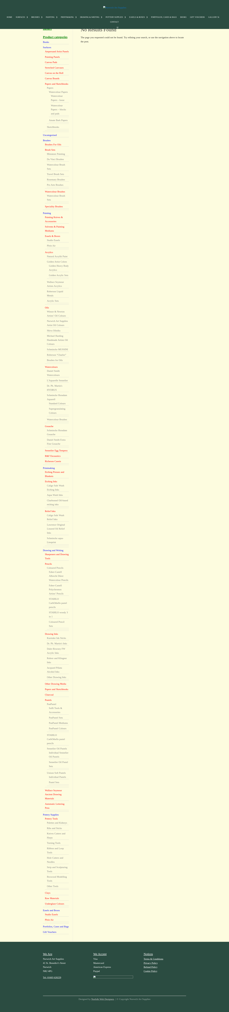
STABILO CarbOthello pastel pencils (58, 603)
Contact (114, 22)
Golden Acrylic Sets (58, 275)
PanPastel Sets (56, 717)
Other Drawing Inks (56, 677)
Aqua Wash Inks (55, 495)
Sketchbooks (53, 127)
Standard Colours (57, 403)
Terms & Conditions (153, 959)
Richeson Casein (53, 461)
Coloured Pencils (55, 568)
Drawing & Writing (89, 17)
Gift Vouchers (197, 17)
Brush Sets (50, 149)
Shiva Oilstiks (53, 330)
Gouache (49, 426)
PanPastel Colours (57, 728)
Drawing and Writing (53, 550)
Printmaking (67, 17)
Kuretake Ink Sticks (56, 638)
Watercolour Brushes (55, 191)
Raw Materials (52, 898)
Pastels (48, 700)
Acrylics (49, 252)
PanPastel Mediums (58, 723)
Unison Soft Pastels (56, 773)
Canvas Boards (52, 78)
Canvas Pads (51, 62)
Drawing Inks (51, 634)
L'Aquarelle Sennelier (57, 380)
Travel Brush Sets (55, 174)
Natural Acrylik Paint (57, 256)
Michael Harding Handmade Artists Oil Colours (57, 340)
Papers (50, 88)
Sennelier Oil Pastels (57, 748)
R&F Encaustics (53, 456)
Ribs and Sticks (54, 828)
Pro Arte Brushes (55, 185)
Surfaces (20, 17)
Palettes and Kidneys (57, 822)
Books (183, 17)
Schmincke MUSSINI (57, 349)
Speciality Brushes (54, 206)
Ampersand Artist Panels (57, 51)
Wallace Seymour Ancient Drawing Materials (53, 794)
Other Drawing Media (55, 683)
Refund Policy (150, 967)
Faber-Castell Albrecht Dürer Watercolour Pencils (58, 576)
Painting (50, 17)
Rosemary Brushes (56, 179)
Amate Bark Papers (58, 120)
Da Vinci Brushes (55, 159)
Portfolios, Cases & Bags (164, 17)
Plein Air (51, 245)
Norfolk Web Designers (102, 999)
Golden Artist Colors (57, 261)
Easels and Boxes (51, 910)
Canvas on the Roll (54, 73)
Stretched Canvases (54, 67)
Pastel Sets (54, 782)
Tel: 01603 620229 (52, 977)
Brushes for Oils (55, 360)
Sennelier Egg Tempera (56, 450)
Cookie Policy (150, 971)
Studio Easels (53, 240)
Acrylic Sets (53, 301)
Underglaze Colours (54, 903)
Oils (47, 307)
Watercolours (51, 367)
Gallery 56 (213, 17)
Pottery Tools (51, 818)
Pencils (48, 564)
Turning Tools (53, 843)
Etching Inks (51, 481)
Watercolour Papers (58, 92)
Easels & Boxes (137, 17)
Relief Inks (50, 511)
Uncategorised (50, 135)
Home (9, 17)
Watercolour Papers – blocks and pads (58, 109)
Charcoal (49, 694)
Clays (47, 893)
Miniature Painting (56, 154)
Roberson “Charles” (56, 355)
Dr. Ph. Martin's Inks (57, 643)
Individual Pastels (57, 777)
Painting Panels (52, 57)
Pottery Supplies (114, 17)
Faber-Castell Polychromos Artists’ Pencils (56, 589)
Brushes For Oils (53, 144)
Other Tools (52, 886)
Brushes (35, 17)
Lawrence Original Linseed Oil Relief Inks (56, 528)
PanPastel (51, 704)
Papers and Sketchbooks (56, 84)
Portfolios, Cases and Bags (56, 926)
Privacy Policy (151, 963)
